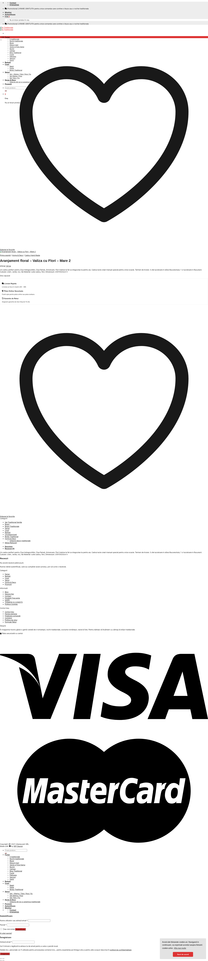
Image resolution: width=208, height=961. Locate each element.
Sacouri (13, 877)
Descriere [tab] (9, 546)
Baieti (12, 885)
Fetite (12, 887)
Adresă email (6, 942)
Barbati (7, 532)
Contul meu (9, 612)
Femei (7, 37)
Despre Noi (9, 594)
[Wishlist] (1, 39)
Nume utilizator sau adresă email (14, 920)
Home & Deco (17, 255)
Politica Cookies (11, 604)
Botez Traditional (11, 537)
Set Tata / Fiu (15, 898)
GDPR (7, 600)
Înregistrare (5, 954)
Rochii (12, 867)
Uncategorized (11, 535)
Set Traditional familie (13, 522)
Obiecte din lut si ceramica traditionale (25, 902)
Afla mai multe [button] (180, 948)
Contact (8, 596)
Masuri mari (14, 863)
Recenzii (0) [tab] (9, 549)
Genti (12, 879)
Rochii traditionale (17, 859)
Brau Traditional (16, 871)
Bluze (12, 861)
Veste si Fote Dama (17, 865)
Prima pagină (5, 255)
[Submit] (6, 853)
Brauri (7, 524)
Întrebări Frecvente (12, 598)
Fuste (12, 873)
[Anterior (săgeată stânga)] (1, 960)
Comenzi (8, 618)
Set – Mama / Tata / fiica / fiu (21, 894)
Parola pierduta (11, 614)
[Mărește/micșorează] (3, 958)
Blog (6, 592)
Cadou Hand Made (32, 255)
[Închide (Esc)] (1, 958)
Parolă (3, 925)
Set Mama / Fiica (16, 896)
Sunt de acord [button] (183, 954)
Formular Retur (10, 622)
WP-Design (18, 846)
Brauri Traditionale (12, 526)
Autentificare (20, 929)
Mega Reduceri (11, 543)
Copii (7, 530)
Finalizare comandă (12, 616)
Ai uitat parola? (6, 933)
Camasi (13, 869)
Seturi (7, 580)
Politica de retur (11, 620)
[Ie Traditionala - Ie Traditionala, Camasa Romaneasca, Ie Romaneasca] (6, 28)
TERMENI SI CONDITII (14, 602)
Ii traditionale (14, 39)
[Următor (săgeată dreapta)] (3, 960)
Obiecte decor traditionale (20, 541)
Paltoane (13, 875)
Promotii (8, 584)
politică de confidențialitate (120, 950)
